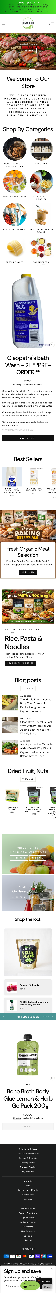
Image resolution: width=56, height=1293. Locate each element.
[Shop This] (28, 854)
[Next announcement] (52, 1016)
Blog (28, 1185)
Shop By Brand (28, 1208)
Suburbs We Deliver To (28, 1153)
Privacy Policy (28, 1162)
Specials (28, 1236)
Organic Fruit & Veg (28, 1213)
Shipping (17, 384)
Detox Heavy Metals (28, 1190)
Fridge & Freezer (28, 1222)
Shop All (28, 1240)
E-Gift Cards (28, 1194)
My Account (28, 1171)
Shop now (28, 572)
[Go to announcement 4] (48, 1016)
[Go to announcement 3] (46, 1016)
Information (27, 1249)
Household (28, 1227)
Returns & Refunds (28, 1158)
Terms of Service (28, 1167)
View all (28, 688)
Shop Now (11, 50)
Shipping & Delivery (28, 1149)
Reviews (28, 1199)
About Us (28, 1181)
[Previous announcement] (3, 1016)
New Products (28, 1231)
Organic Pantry (28, 1217)
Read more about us (20, 663)
